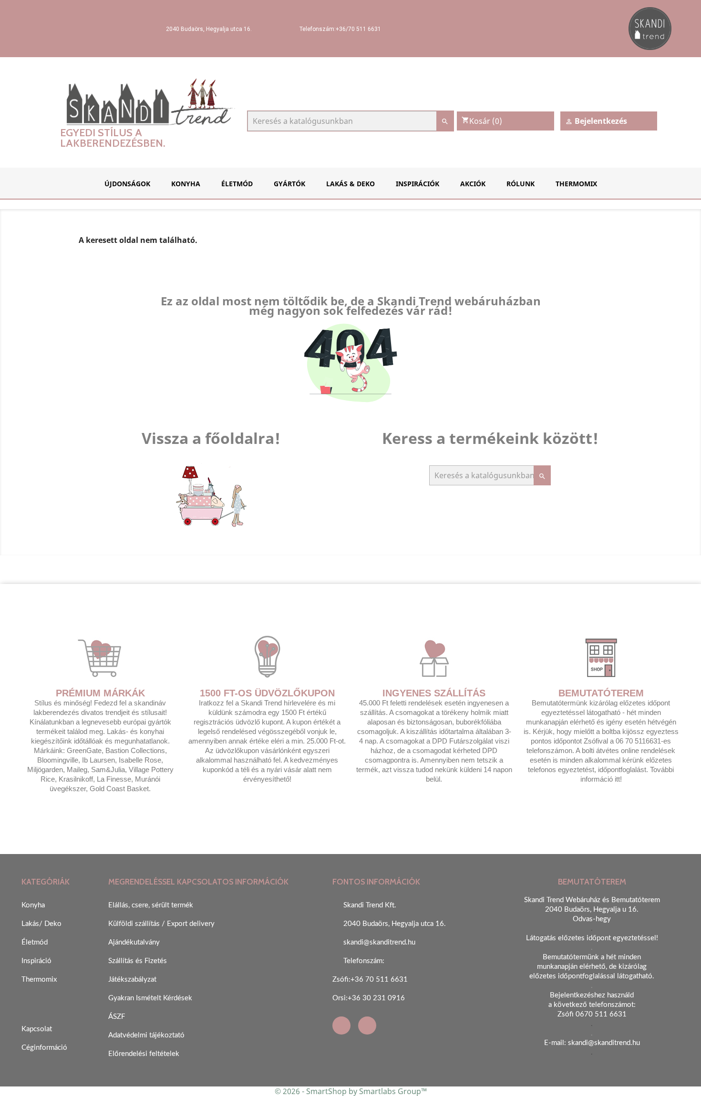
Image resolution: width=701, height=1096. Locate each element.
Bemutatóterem (601, 693)
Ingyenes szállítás (433, 693)
